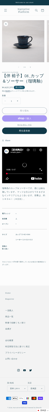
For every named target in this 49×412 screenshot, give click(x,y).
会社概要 (9, 340)
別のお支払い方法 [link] (24, 125)
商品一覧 (9, 316)
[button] (5, 10)
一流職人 (9, 310)
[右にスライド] (30, 67)
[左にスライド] (18, 67)
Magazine (9, 299)
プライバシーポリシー (15, 352)
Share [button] (7, 140)
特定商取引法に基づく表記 (17, 346)
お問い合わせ (11, 359)
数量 (4, 95)
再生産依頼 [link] (24, 130)
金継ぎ (8, 329)
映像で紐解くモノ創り (15, 323)
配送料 (7, 91)
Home (8, 293)
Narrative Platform (20, 407)
